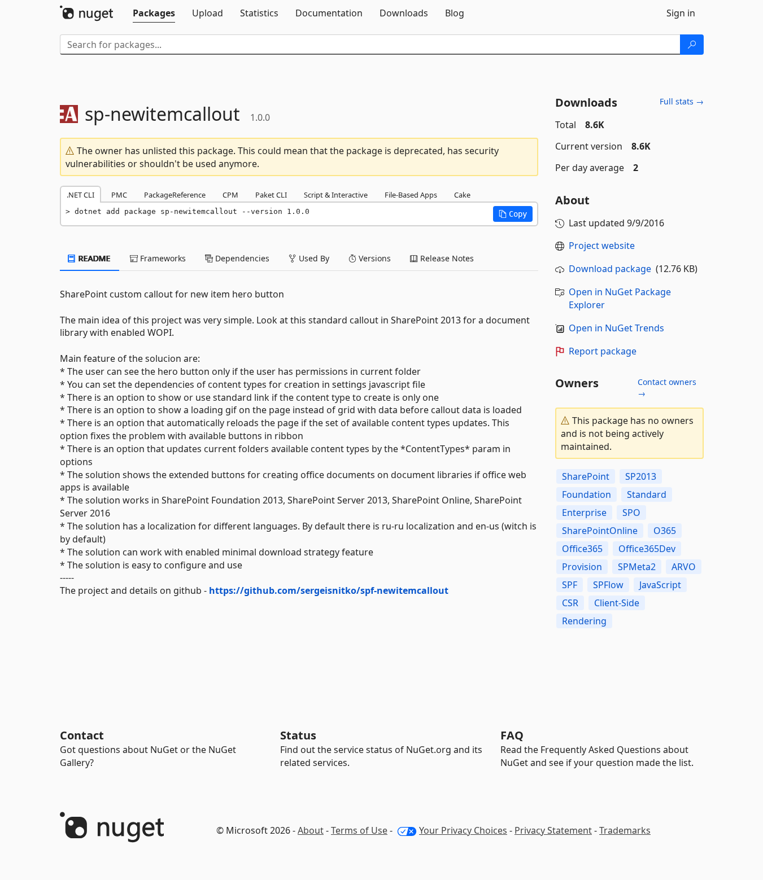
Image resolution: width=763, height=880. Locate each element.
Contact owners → (667, 387)
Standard (646, 494)
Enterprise (584, 512)
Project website (602, 245)
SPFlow (608, 585)
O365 (664, 530)
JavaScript (660, 585)
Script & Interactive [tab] (336, 195)
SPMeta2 (637, 567)
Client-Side (616, 603)
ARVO (684, 567)
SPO (631, 512)
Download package (610, 268)
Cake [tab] (462, 195)
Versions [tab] (373, 258)
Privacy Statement (553, 830)
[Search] (692, 44)
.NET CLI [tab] (80, 195)
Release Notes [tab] (446, 258)
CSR (570, 603)
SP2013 (640, 476)
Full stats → (682, 101)
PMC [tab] (119, 195)
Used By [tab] (313, 258)
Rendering (584, 621)
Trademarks (625, 830)
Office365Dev (646, 548)
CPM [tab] (230, 195)
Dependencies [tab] (241, 258)
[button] (513, 214)
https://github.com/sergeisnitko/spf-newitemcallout (328, 590)
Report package (602, 351)
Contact (82, 735)
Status (298, 735)
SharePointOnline (600, 530)
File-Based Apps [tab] (411, 195)
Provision (582, 567)
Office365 (582, 548)
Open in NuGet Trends (616, 328)
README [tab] (93, 258)
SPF (569, 585)
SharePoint (585, 476)
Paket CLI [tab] (271, 195)
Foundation (586, 494)
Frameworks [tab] (162, 258)
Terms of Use (359, 830)
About (311, 830)
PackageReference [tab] (175, 195)
